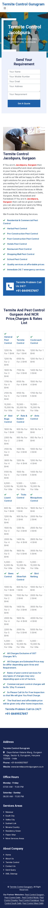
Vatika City (10, 819)
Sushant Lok (11, 823)
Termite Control (27, 39)
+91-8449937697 (27, 290)
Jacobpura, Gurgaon (23, 42)
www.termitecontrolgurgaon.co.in (27, 766)
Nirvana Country (12, 827)
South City (10, 816)
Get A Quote (24, 103)
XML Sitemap (11, 873)
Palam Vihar (11, 834)
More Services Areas (15, 838)
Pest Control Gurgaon (34, 894)
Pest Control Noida (30, 897)
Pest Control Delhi (12, 897)
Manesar (9, 812)
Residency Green (13, 831)
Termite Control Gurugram (21, 887)
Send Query (11, 870)
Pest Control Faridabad (29, 900)
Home (11, 39)
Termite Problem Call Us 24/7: (23, 709)
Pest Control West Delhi (32, 903)
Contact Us (10, 866)
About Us (10, 858)
